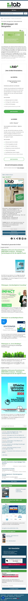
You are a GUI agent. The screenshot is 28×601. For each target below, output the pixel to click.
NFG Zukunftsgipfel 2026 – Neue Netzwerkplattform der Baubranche (12, 432)
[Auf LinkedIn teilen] (19, 239)
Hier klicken (15, 561)
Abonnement (14, 231)
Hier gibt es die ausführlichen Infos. (10, 528)
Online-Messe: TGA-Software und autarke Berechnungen (12, 441)
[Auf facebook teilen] (11, 239)
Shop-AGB (6, 596)
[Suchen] (25, 13)
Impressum (18, 596)
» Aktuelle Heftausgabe (20, 489)
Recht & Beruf (7, 18)
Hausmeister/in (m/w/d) (8, 469)
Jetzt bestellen (14, 111)
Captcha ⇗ (19, 562)
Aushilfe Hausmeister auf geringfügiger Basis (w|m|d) (13, 462)
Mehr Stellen (14, 481)
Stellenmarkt (10, 595)
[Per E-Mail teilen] (22, 238)
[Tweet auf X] (14, 239)
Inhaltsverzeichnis (14, 234)
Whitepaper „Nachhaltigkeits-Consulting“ (14, 285)
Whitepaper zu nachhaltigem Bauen (12, 317)
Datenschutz (12, 596)
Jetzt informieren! (5, 567)
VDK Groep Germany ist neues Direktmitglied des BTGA (11, 448)
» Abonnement (18, 491)
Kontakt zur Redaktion (19, 595)
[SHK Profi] (4, 536)
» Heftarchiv (18, 490)
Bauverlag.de (4, 599)
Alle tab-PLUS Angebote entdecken (14, 165)
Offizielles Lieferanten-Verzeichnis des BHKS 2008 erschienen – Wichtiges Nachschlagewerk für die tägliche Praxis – (13, 252)
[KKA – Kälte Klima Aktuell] (4, 541)
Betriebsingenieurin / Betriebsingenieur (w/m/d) (12, 474)
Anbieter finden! (14, 588)
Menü (14, 10)
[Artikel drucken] (25, 238)
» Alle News (4, 455)
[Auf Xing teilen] (17, 239)
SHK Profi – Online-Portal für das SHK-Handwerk (12, 536)
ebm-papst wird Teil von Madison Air (13, 435)
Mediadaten (3, 595)
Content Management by (6, 598)
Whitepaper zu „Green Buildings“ (11, 344)
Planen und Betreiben (16, 18)
